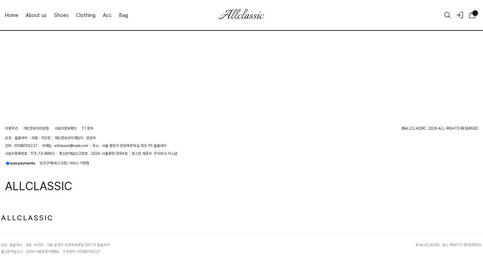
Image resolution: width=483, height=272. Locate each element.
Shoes (61, 15)
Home (11, 15)
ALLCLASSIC (27, 217)
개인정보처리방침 (36, 128)
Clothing (85, 15)
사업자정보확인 (65, 128)
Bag (123, 15)
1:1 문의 (87, 128)
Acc (107, 15)
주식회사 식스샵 (165, 153)
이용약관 (11, 128)
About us (36, 15)
